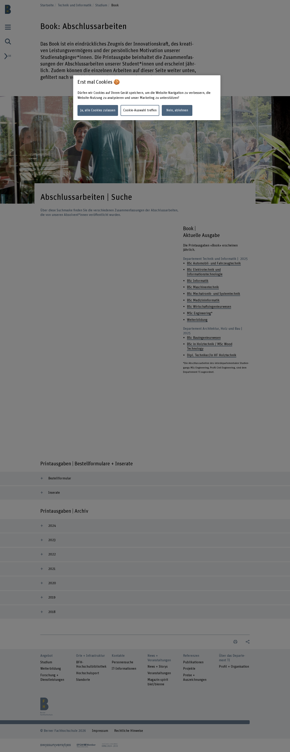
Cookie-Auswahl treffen (140, 110)
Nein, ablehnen (177, 110)
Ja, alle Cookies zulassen (97, 110)
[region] (146, 97)
